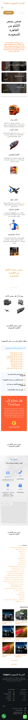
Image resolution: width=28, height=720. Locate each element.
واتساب (20, 489)
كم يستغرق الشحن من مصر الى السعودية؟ (16, 384)
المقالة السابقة (14, 660)
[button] (2, 7)
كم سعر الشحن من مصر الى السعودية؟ (13, 379)
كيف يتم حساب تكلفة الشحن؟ (15, 389)
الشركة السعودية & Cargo (14, 674)
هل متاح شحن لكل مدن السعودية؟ (14, 348)
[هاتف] (20, 472)
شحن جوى (22, 203)
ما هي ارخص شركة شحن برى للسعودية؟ (16, 375)
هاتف (20, 476)
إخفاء (20, 545)
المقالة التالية (14, 664)
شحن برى (21, 123)
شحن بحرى (22, 133)
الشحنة (18, 213)
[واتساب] (20, 485)
